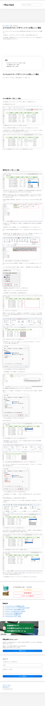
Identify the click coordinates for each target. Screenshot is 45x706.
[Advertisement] (22, 704)
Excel (7, 25)
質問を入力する (22, 650)
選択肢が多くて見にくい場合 (12, 66)
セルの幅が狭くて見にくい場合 (13, 64)
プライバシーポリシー (7, 685)
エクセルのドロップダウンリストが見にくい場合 (15, 62)
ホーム (4, 25)
